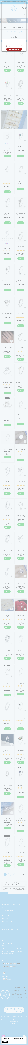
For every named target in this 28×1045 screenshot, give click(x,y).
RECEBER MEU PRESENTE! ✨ (14, 49)
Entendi (5, 1041)
